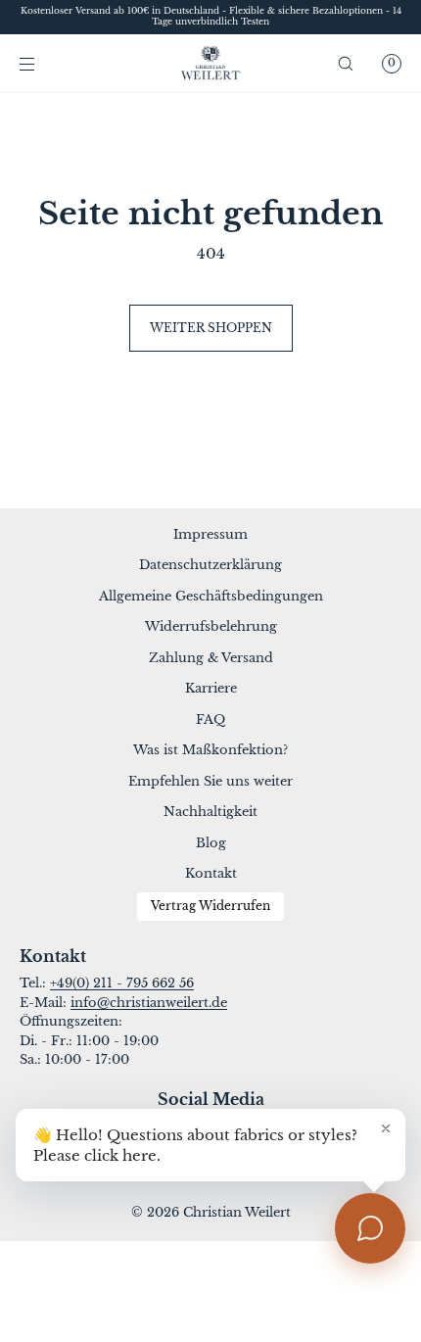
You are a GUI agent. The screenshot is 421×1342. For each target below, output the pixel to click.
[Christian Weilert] (211, 63)
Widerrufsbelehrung (211, 626)
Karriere (211, 688)
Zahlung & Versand (211, 657)
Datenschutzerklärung (210, 564)
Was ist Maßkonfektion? (210, 750)
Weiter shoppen (211, 327)
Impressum (210, 534)
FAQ (210, 719)
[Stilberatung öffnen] (370, 1228)
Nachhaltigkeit (210, 811)
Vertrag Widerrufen (210, 906)
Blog (211, 843)
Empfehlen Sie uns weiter (210, 781)
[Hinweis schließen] (385, 1128)
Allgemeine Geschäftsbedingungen (211, 596)
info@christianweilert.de (148, 1002)
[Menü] (43, 63)
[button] (345, 63)
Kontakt (211, 873)
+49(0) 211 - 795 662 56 (122, 983)
